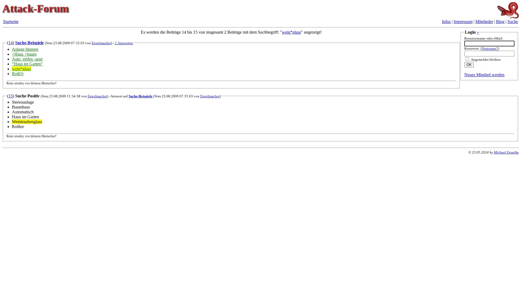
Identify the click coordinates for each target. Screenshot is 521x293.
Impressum (463, 21)
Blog (500, 21)
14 (10, 42)
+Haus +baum (24, 54)
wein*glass (291, 32)
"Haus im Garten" (27, 64)
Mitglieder (484, 21)
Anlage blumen (25, 49)
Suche (512, 21)
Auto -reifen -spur (27, 59)
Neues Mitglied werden (484, 74)
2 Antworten (124, 43)
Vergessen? (490, 48)
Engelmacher (101, 43)
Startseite (10, 21)
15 (10, 96)
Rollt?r (18, 73)
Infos (446, 21)
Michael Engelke (506, 152)
